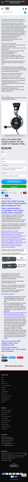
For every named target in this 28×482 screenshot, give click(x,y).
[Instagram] (8, 460)
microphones (4, 428)
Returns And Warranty (6, 385)
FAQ (2, 377)
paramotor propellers (5, 426)
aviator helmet (4, 422)
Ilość (2, 152)
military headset (4, 418)
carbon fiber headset (5, 412)
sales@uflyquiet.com (8, 445)
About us (3, 381)
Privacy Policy (4, 383)
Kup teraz (14, 187)
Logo (7, 8)
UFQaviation (15, 479)
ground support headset (6, 395)
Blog (2, 379)
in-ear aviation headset (6, 416)
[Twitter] (4, 460)
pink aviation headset (5, 420)
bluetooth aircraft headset (6, 410)
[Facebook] (2, 460)
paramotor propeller (5, 397)
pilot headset (4, 393)
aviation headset (4, 391)
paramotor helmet (5, 399)
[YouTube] (10, 460)
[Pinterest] (6, 460)
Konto (23, 8)
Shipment (3, 387)
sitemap (3, 401)
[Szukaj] (25, 12)
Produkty (7, 96)
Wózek (26, 8)
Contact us (3, 389)
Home (2, 96)
